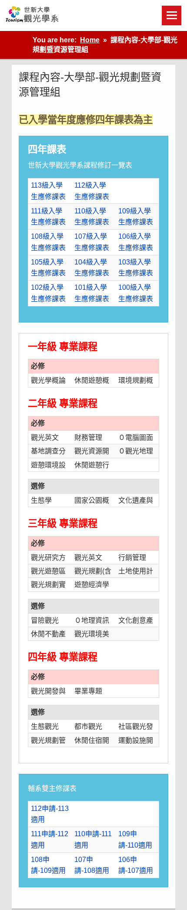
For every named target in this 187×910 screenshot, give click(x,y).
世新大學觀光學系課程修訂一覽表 (80, 165)
